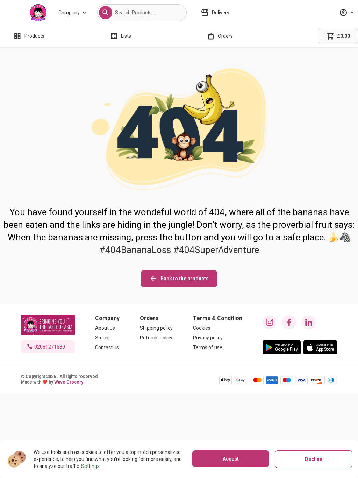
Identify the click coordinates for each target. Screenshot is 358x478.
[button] (105, 12)
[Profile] (346, 12)
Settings (90, 466)
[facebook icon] (289, 322)
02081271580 (49, 347)
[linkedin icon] (309, 322)
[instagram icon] (270, 322)
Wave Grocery (68, 382)
